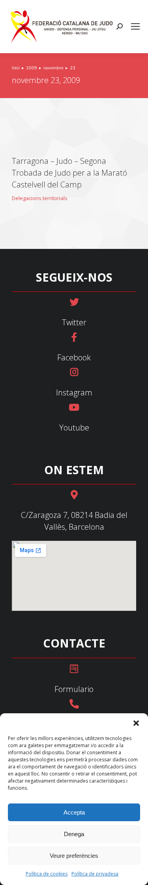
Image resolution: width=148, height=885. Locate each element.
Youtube (74, 427)
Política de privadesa (94, 873)
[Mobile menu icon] (135, 26)
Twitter (74, 322)
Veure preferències (74, 855)
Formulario (74, 689)
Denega (74, 834)
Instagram (74, 392)
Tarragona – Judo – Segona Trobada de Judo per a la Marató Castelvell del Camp (69, 173)
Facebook (74, 357)
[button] (136, 723)
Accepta (74, 812)
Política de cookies (46, 873)
